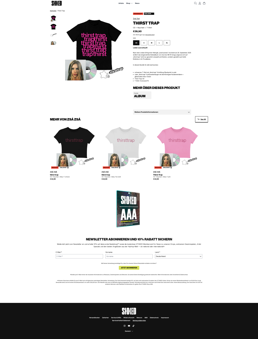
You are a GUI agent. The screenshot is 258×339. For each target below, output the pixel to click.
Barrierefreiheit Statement (121, 320)
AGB (146, 317)
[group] (53, 18)
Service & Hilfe (116, 317)
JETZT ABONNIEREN (129, 268)
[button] (162, 112)
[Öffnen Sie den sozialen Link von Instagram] (124, 326)
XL (167, 43)
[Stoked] (57, 3)
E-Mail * (59, 252)
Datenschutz (154, 317)
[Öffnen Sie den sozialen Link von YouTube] (129, 326)
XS (136, 43)
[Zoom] (94, 50)
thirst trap (54, 175)
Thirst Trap (158, 175)
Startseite (53, 11)
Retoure (139, 317)
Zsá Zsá (136, 19)
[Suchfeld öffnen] (195, 3)
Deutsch (128, 331)
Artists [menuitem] (121, 3)
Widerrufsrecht (128, 317)
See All (203, 119)
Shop (128, 3)
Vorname (108, 252)
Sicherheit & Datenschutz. (180, 274)
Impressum (165, 317)
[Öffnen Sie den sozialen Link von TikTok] (133, 326)
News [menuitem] (137, 3)
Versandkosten (149, 34)
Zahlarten (105, 317)
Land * (157, 252)
